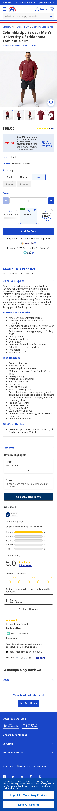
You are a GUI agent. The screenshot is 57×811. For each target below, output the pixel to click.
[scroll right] (50, 115)
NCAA (26, 27)
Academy (7, 27)
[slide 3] (30, 115)
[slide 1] (8, 115)
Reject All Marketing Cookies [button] (28, 795)
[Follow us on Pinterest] (40, 777)
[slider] (28, 79)
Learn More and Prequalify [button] (47, 143)
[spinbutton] (29, 200)
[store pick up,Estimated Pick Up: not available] (11, 216)
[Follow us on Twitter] (13, 777)
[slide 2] (19, 115)
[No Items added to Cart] (51, 8)
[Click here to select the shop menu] (4, 9)
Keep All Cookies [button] (28, 804)
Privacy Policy (47, 783)
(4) (53, 128)
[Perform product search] (51, 16)
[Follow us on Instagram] (31, 777)
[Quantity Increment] (51, 200)
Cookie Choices (10, 788)
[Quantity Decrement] (6, 200)
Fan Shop (17, 27)
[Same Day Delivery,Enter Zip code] (46, 216)
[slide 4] (41, 115)
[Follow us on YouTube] (22, 777)
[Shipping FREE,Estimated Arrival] (28, 216)
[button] (47, 143)
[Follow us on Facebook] (4, 777)
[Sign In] (37, 9)
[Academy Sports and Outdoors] (12, 9)
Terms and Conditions (17, 786)
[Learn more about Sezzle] (28, 243)
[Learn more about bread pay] (28, 253)
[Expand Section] (28, 470)
